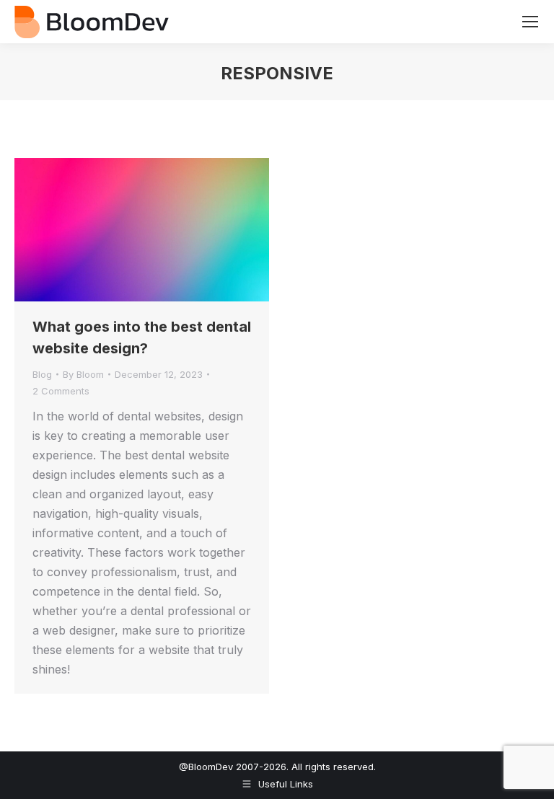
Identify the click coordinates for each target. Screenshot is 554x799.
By (83, 374)
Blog (42, 374)
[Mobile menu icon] (530, 21)
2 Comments (60, 391)
